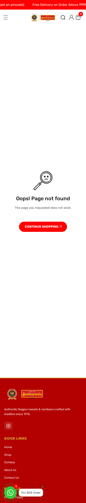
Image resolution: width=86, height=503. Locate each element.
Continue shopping (42, 227)
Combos (9, 462)
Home (8, 447)
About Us (10, 470)
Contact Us (11, 478)
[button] (63, 17)
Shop (7, 455)
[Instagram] (8, 426)
